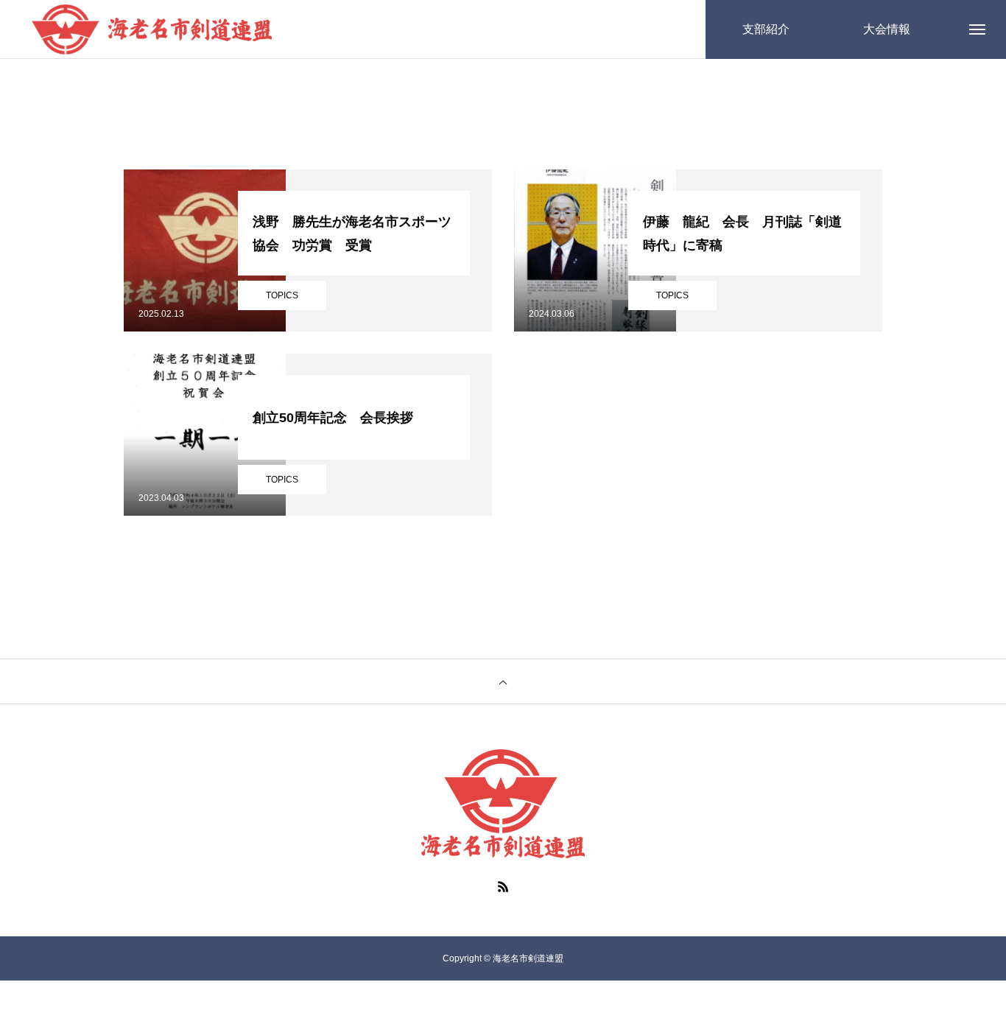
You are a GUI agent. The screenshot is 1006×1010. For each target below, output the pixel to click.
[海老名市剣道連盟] (151, 29)
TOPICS (282, 295)
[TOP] (503, 681)
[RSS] (503, 886)
